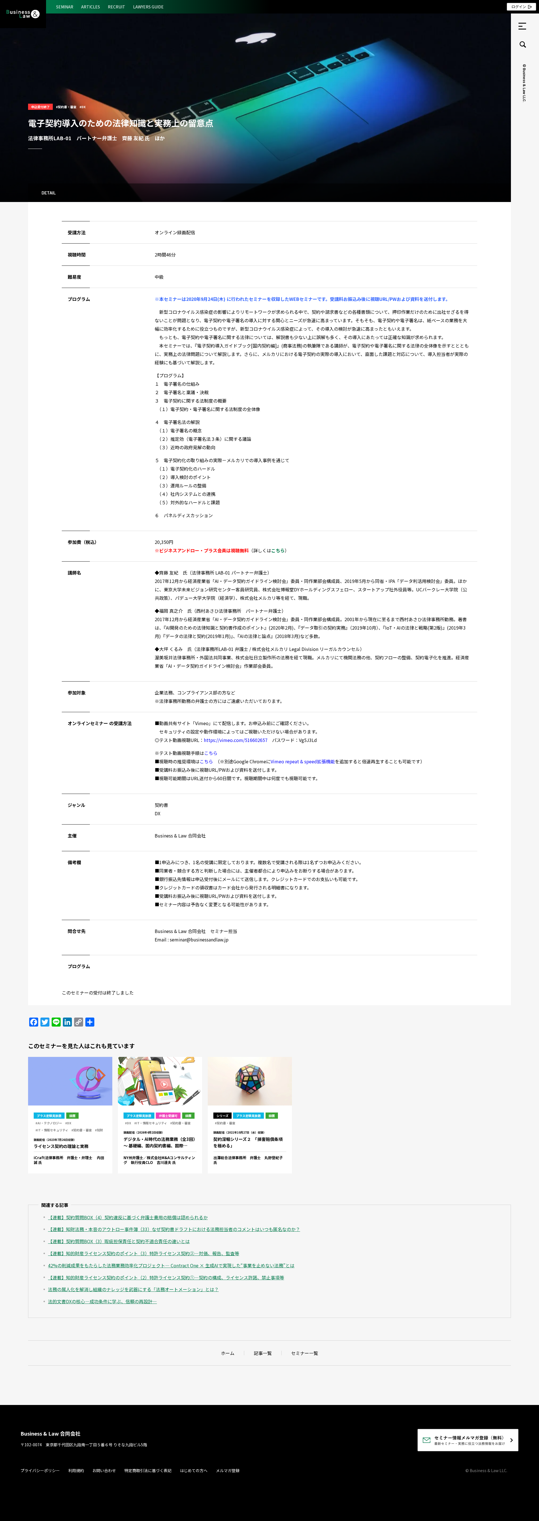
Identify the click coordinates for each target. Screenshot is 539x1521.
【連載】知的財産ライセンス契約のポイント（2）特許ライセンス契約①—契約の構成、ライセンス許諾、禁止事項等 (166, 1277)
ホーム (227, 1353)
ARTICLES (90, 7)
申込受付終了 (40, 107)
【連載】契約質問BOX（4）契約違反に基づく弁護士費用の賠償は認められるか (128, 1217)
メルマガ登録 (227, 1470)
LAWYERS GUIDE (148, 7)
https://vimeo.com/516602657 (236, 740)
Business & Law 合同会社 (50, 1433)
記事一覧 (263, 1353)
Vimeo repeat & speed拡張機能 (303, 761)
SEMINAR (64, 7)
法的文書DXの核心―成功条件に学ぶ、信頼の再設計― (102, 1301)
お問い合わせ (104, 1470)
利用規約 (76, 1470)
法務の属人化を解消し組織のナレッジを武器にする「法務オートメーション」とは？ (133, 1289)
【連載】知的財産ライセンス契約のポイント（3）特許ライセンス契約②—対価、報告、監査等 (143, 1253)
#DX (82, 107)
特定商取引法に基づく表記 (148, 1470)
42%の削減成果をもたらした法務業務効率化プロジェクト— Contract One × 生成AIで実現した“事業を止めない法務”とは (171, 1265)
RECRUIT (116, 7)
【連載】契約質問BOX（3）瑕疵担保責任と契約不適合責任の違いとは (119, 1241)
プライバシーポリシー (40, 1470)
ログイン (518, 6)
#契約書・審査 (66, 107)
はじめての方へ (193, 1470)
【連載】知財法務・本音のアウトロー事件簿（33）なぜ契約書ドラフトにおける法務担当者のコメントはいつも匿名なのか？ (174, 1229)
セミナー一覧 (304, 1353)
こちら (211, 753)
